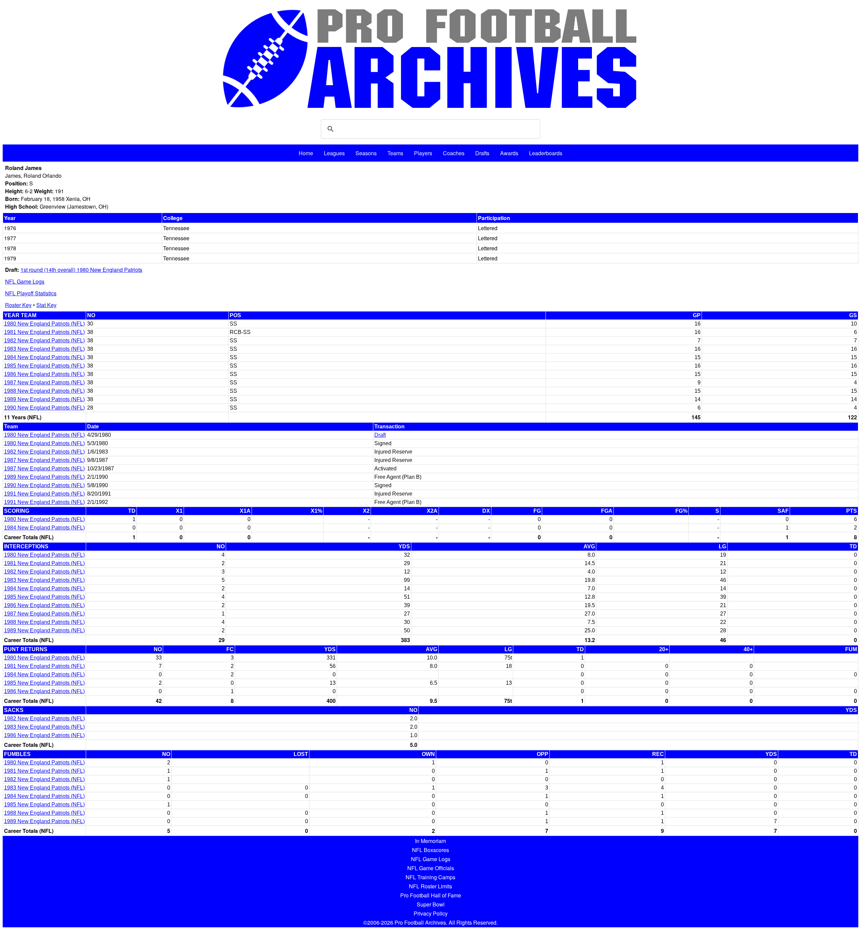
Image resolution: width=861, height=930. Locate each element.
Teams (395, 153)
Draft (380, 435)
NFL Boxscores (430, 850)
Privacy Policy (431, 913)
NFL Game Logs (24, 281)
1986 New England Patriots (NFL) (44, 374)
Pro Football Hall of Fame (430, 895)
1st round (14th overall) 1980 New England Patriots (81, 269)
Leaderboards (545, 153)
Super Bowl (431, 904)
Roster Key (18, 305)
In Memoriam (430, 841)
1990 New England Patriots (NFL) (44, 408)
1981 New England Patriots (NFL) (44, 332)
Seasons (366, 153)
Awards (509, 153)
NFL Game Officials (430, 868)
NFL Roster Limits (430, 886)
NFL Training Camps (430, 877)
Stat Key (46, 305)
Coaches (453, 153)
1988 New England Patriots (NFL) (44, 391)
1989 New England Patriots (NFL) (44, 399)
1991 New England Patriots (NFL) (44, 494)
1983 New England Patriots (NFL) (44, 349)
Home (306, 153)
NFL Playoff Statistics (31, 293)
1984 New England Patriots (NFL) (44, 357)
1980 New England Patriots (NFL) (44, 324)
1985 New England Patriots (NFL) (44, 366)
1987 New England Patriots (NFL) (44, 382)
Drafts (482, 153)
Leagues (334, 153)
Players (423, 153)
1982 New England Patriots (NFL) (44, 340)
